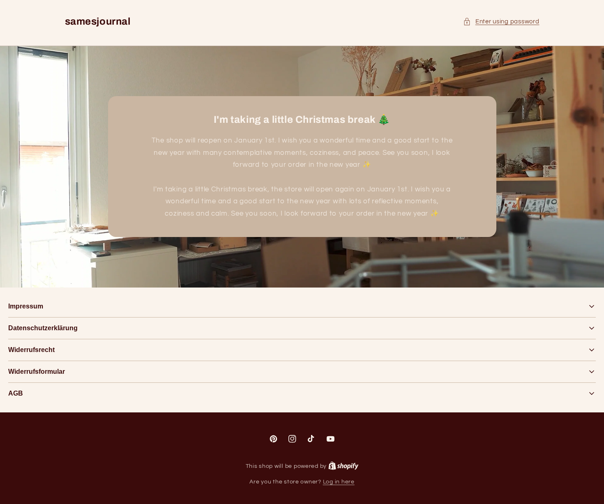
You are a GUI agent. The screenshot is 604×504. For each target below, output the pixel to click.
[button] (501, 21)
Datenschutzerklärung (43, 327)
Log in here (339, 482)
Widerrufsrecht (31, 349)
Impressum (25, 306)
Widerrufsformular (36, 371)
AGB (15, 393)
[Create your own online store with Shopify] (343, 466)
